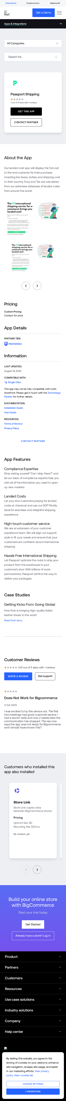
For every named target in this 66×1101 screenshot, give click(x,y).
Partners (11, 967)
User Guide (10, 412)
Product (11, 957)
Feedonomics (33, 3)
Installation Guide (13, 407)
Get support (45, 676)
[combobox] (33, 57)
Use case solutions (19, 999)
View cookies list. (23, 1075)
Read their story (13, 620)
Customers (14, 978)
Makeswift (55, 3)
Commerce (11, 3)
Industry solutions (19, 1010)
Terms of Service (13, 423)
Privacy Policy (11, 428)
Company (12, 1021)
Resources (13, 989)
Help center (14, 1032)
